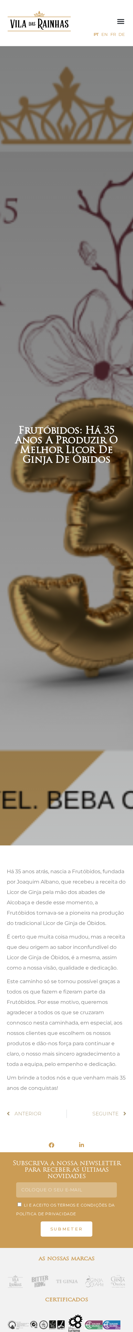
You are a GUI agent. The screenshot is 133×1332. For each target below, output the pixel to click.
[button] (121, 21)
